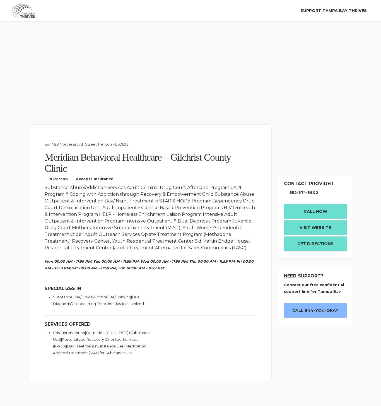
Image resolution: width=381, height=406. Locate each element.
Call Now (315, 211)
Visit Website (315, 227)
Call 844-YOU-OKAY (315, 310)
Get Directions (315, 243)
